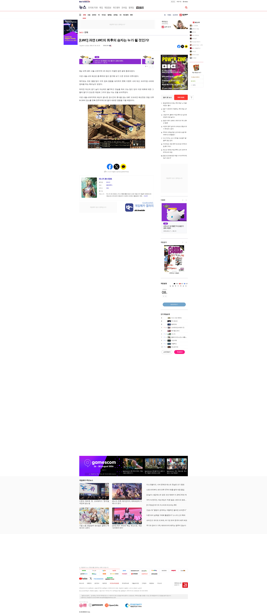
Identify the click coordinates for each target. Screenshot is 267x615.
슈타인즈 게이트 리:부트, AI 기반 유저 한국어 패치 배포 (166, 520)
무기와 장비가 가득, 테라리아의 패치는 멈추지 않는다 (166, 525)
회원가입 (179, 1)
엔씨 (107, 188)
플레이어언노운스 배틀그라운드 (181, 337)
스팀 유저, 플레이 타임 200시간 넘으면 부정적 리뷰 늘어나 (175, 116)
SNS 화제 (181, 97)
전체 (86, 32)
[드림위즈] (183, 570)
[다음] (104, 570)
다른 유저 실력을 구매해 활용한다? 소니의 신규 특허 (165, 515)
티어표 (194, 51)
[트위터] (92, 578)
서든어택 (174, 340)
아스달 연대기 (196, 42)
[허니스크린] (115, 573)
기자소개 (159, 583)
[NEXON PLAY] (135, 570)
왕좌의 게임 (195, 29)
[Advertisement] (117, 24)
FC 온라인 (174, 321)
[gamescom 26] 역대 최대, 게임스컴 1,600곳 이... (133, 472)
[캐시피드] (145, 573)
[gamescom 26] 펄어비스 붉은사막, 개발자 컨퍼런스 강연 (155, 472)
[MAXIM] (164, 570)
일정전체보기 (174, 304)
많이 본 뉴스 (167, 97)
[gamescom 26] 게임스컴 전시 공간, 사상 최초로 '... (177, 472)
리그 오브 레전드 (176, 318)
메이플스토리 (175, 331)
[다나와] (145, 570)
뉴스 (81, 32)
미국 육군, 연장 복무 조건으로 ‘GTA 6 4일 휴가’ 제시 (175, 145)
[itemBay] (155, 570)
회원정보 (151, 583)
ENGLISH (106, 45)
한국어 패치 (195, 54)
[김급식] (104, 573)
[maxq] (173, 570)
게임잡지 (164, 242)
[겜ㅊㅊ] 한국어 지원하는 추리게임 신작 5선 (175, 110)
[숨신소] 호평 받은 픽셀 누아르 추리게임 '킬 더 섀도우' (175, 157)
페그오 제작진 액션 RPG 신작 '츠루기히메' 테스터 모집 (175, 151)
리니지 (173, 334)
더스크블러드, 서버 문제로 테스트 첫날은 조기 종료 (165, 484)
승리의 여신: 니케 (197, 45)
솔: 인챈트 (195, 25)
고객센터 (144, 583)
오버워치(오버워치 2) (177, 327)
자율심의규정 (135, 583)
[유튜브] (84, 578)
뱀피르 (194, 32)
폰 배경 (194, 58)
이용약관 (104, 583)
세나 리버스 (195, 35)
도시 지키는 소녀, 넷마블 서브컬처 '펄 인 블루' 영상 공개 (175, 139)
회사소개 (81, 583)
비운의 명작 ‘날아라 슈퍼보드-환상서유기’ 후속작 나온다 (175, 128)
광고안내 (96, 583)
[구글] (94, 570)
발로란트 (174, 324)
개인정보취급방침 (114, 583)
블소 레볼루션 (196, 48)
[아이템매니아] (94, 573)
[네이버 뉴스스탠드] (110, 578)
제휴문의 (89, 583)
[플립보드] (135, 573)
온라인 (108, 182)
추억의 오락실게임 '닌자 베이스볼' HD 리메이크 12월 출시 (174, 133)
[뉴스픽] (125, 573)
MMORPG (109, 185)
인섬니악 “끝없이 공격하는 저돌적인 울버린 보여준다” (166, 510)
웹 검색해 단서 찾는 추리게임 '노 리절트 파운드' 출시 (175, 104)
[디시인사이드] (155, 573)
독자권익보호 (125, 583)
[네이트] (115, 570)
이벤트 (163, 200)
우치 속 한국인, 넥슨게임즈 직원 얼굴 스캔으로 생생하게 (167, 500)
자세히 (146, 196)
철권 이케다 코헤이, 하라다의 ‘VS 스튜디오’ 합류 (175, 122)
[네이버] (84, 570)
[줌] (125, 570)
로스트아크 (174, 347)
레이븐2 (194, 38)
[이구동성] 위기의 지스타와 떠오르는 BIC (161, 505)
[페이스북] (99, 578)
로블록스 (174, 343)
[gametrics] (84, 573)
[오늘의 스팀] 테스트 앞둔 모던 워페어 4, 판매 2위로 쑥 (166, 495)
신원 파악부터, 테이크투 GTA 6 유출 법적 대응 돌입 (165, 490)
